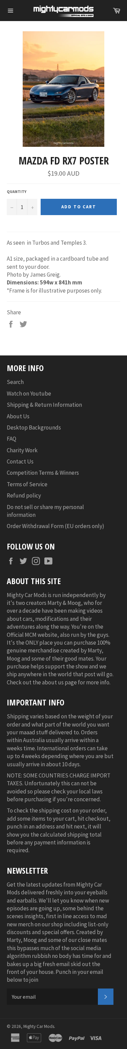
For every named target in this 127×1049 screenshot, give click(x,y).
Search (15, 382)
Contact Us (20, 461)
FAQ (11, 438)
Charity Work (22, 450)
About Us (18, 416)
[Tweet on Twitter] (23, 323)
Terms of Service (27, 484)
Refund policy (24, 495)
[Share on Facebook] (11, 323)
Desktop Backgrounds (34, 427)
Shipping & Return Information (44, 404)
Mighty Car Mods (38, 1026)
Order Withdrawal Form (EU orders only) (55, 526)
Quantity (16, 191)
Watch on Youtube (29, 393)
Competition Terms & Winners (43, 472)
